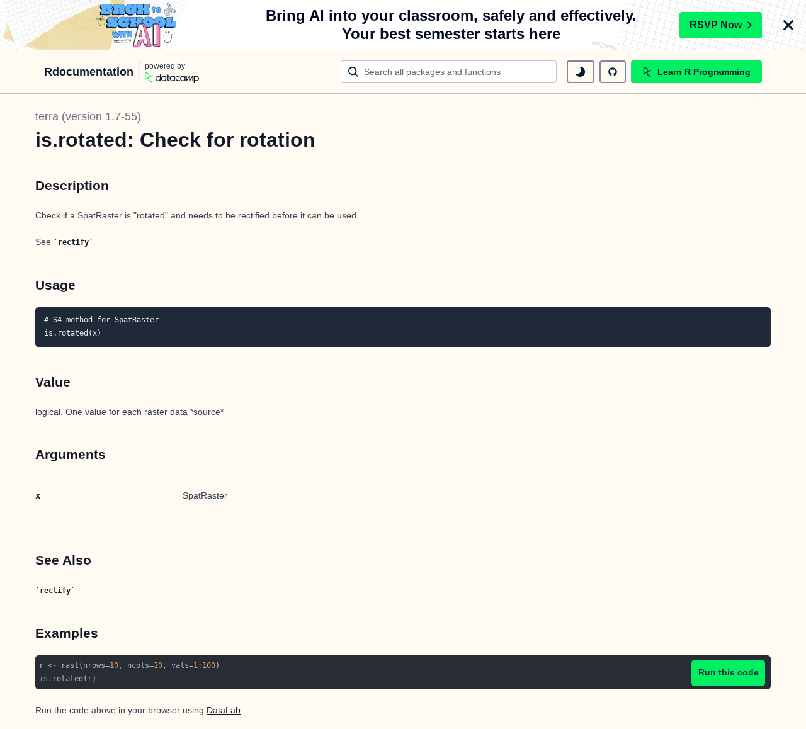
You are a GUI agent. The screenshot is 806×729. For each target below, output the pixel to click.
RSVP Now (716, 25)
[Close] (788, 25)
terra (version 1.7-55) (88, 116)
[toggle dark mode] (580, 71)
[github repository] (612, 71)
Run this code (728, 672)
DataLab (224, 710)
